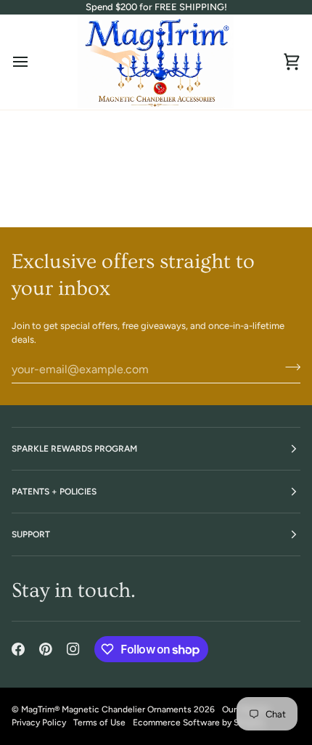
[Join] (288, 367)
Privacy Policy (39, 722)
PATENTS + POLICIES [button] (54, 492)
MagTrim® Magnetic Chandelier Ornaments (106, 709)
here (226, 189)
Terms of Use (99, 722)
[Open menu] (33, 62)
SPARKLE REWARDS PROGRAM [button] (74, 449)
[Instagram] (73, 649)
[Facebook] (18, 649)
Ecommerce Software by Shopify (198, 722)
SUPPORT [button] (31, 534)
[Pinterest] (45, 649)
